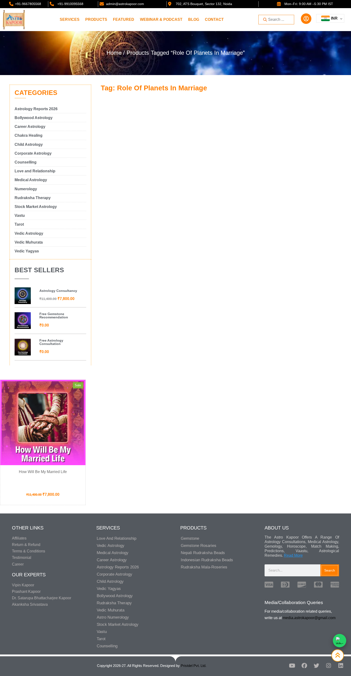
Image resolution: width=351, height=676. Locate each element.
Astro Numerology (113, 617)
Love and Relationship (116, 538)
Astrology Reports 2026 (118, 567)
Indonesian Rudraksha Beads (207, 560)
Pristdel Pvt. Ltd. (193, 666)
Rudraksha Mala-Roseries (204, 567)
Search (329, 570)
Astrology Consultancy (58, 291)
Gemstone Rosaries (198, 545)
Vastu (102, 631)
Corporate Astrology (114, 574)
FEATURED (123, 19)
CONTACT (214, 19)
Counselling (107, 646)
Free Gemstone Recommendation (53, 315)
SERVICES (70, 19)
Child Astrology (110, 581)
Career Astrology (112, 560)
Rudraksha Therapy (114, 603)
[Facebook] (304, 665)
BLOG (193, 19)
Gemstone (190, 538)
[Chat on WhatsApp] (339, 640)
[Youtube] (292, 665)
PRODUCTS (96, 19)
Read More (293, 555)
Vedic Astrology (110, 545)
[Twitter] (316, 665)
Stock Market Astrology (117, 624)
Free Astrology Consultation (51, 342)
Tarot (101, 639)
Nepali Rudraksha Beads (203, 553)
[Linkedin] (340, 665)
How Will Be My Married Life (43, 472)
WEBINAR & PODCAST (161, 19)
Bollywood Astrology (115, 596)
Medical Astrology (112, 553)
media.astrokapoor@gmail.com (309, 618)
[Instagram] (328, 665)
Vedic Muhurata (110, 610)
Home (114, 52)
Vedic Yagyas (109, 588)
